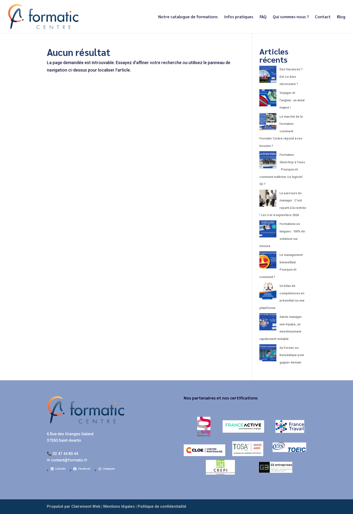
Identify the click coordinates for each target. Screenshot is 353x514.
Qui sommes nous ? (291, 17)
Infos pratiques (238, 17)
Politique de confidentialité (162, 506)
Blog (341, 17)
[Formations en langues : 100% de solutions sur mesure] (267, 230)
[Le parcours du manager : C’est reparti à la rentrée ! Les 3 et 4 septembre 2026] (267, 200)
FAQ (263, 17)
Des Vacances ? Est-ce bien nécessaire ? (291, 76)
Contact (323, 17)
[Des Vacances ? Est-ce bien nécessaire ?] (267, 76)
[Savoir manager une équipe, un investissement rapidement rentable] (267, 323)
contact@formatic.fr (69, 460)
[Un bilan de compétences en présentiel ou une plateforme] (267, 292)
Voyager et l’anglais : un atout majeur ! (292, 100)
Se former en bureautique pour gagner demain (292, 355)
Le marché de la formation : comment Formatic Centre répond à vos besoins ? (281, 131)
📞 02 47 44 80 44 (62, 453)
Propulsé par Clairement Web (73, 506)
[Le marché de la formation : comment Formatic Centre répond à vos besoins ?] (267, 123)
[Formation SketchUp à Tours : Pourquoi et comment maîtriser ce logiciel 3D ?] (267, 161)
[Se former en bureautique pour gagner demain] (267, 354)
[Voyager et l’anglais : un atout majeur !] (267, 99)
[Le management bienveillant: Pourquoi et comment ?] (267, 261)
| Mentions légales (118, 506)
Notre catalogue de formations (188, 17)
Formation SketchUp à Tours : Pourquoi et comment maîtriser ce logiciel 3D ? (282, 169)
